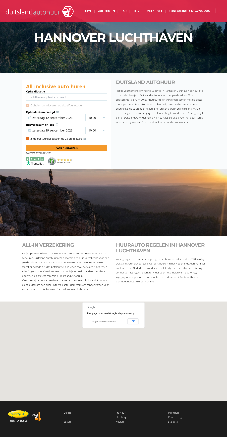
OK (133, 321)
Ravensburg (175, 417)
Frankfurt (121, 412)
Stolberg (173, 421)
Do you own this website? (104, 321)
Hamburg (121, 417)
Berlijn (67, 412)
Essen (67, 421)
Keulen (120, 421)
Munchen (173, 412)
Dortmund (69, 417)
